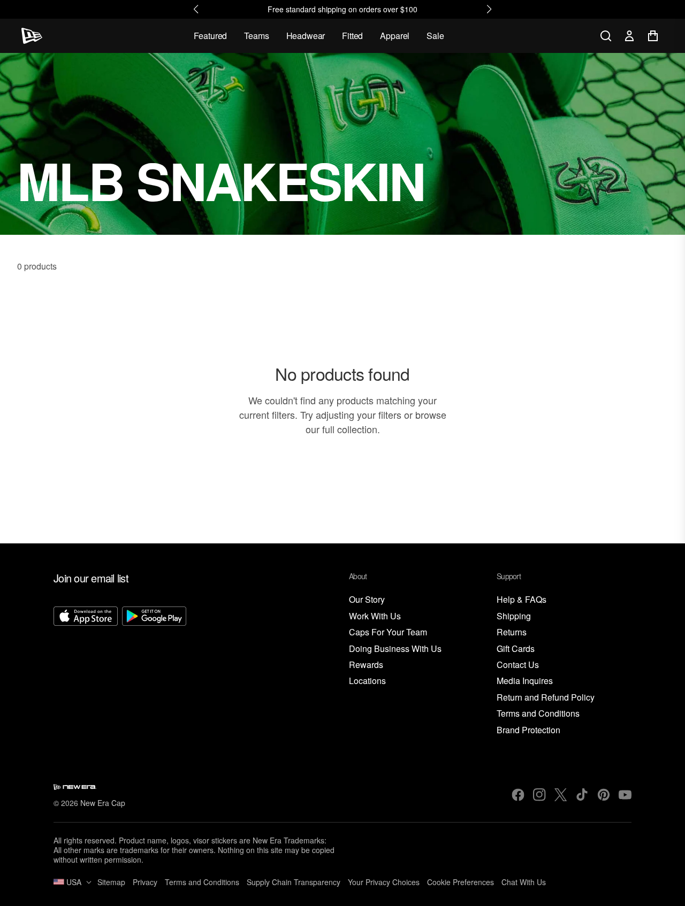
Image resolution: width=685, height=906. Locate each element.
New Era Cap (102, 802)
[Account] (629, 36)
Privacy (145, 882)
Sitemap (111, 882)
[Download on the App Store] (86, 671)
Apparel (394, 35)
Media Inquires (525, 681)
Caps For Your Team (388, 632)
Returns (512, 632)
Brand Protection (528, 730)
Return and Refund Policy (546, 697)
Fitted (352, 35)
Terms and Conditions (538, 713)
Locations (367, 681)
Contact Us (518, 665)
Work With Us (375, 616)
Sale (435, 35)
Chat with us (523, 882)
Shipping (514, 616)
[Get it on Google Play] (154, 671)
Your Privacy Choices (384, 882)
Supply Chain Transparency (293, 882)
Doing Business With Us (395, 649)
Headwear (305, 35)
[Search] (605, 36)
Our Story (367, 599)
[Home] (31, 36)
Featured (210, 35)
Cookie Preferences (460, 882)
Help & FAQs (521, 599)
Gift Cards (516, 649)
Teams (256, 35)
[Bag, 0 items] (653, 36)
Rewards (366, 665)
